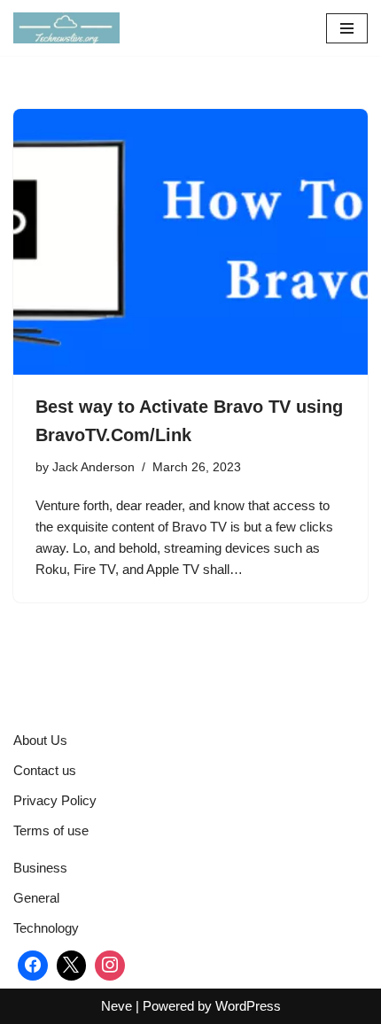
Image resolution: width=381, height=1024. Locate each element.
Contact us (44, 770)
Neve (116, 1005)
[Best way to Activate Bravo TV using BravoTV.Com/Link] (190, 242)
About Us (40, 740)
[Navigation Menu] (347, 28)
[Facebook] (32, 965)
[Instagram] (109, 965)
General (36, 897)
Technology (46, 927)
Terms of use (51, 830)
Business (40, 867)
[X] (71, 965)
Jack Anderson (93, 467)
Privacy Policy (55, 800)
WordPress (248, 1005)
